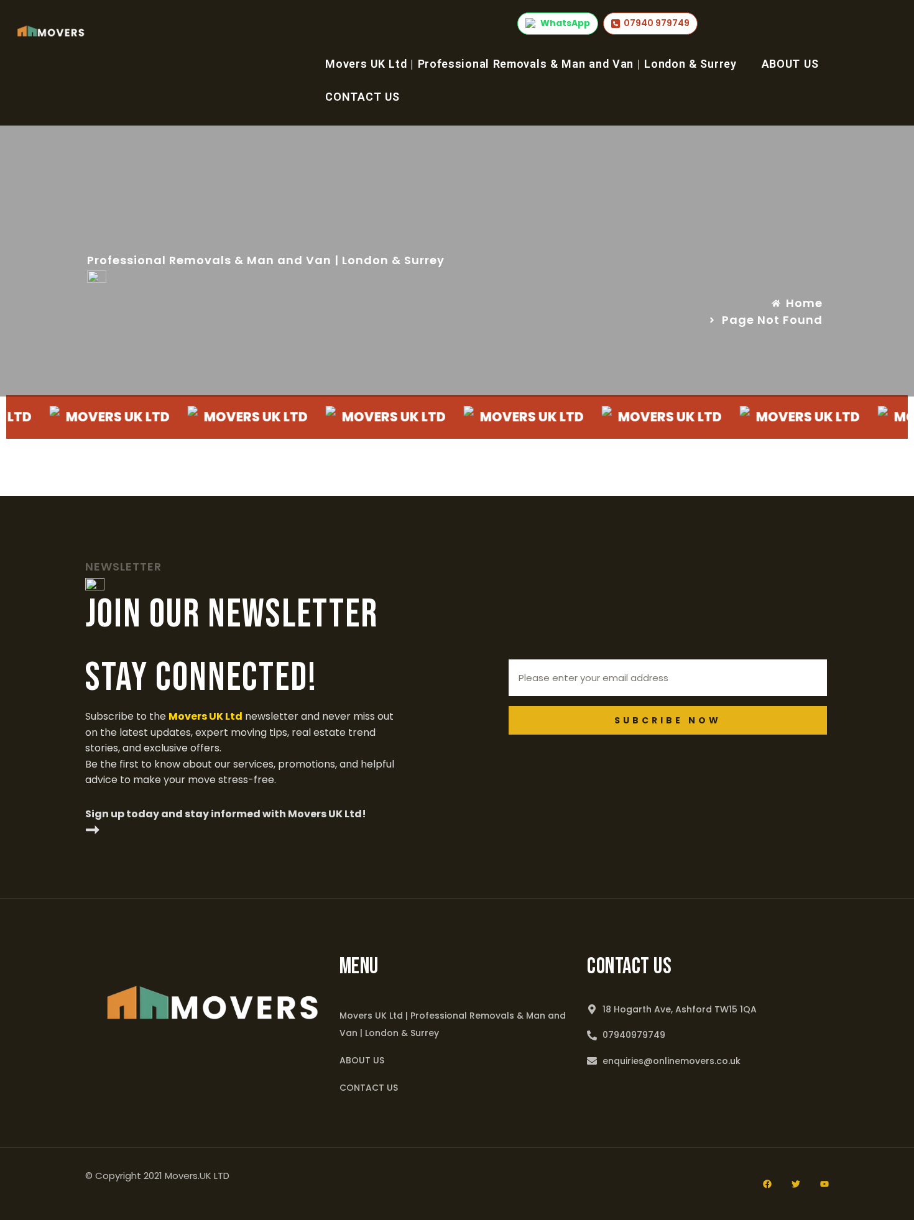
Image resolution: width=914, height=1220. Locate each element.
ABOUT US (790, 63)
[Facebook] (767, 1184)
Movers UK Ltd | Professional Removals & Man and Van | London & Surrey (530, 63)
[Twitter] (796, 1184)
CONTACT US (362, 96)
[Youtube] (824, 1184)
